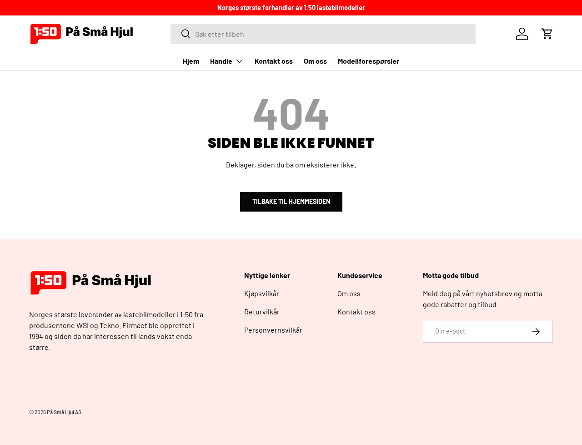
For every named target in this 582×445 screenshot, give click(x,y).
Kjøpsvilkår (261, 293)
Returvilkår (262, 311)
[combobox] (323, 34)
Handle (221, 60)
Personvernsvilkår (273, 329)
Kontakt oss (274, 60)
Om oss (315, 60)
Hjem (191, 60)
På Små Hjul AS (64, 412)
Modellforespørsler (368, 60)
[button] (547, 34)
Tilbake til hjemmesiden (291, 201)
